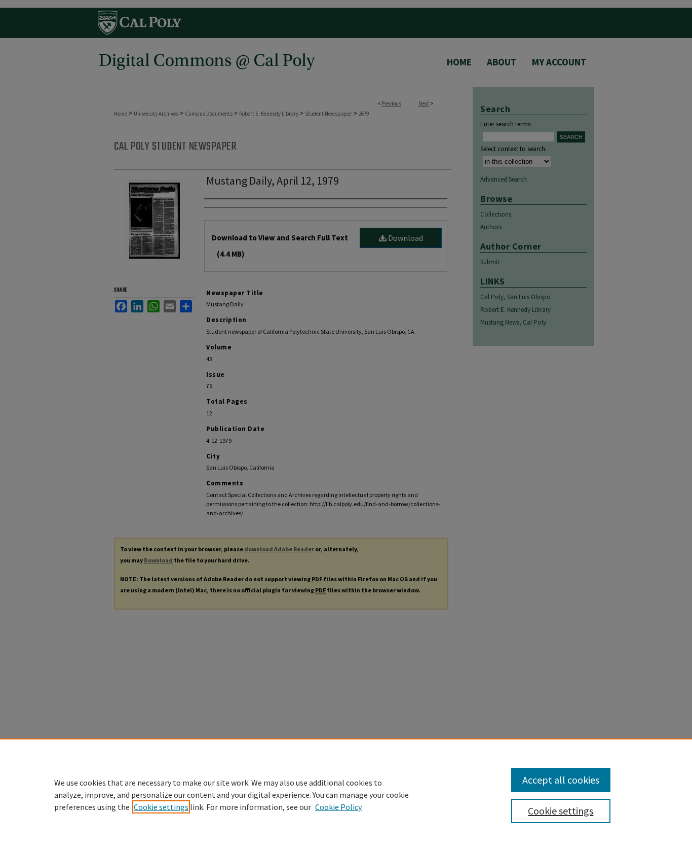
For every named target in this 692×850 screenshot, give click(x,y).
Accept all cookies (560, 779)
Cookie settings (161, 807)
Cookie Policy (338, 807)
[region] (346, 794)
